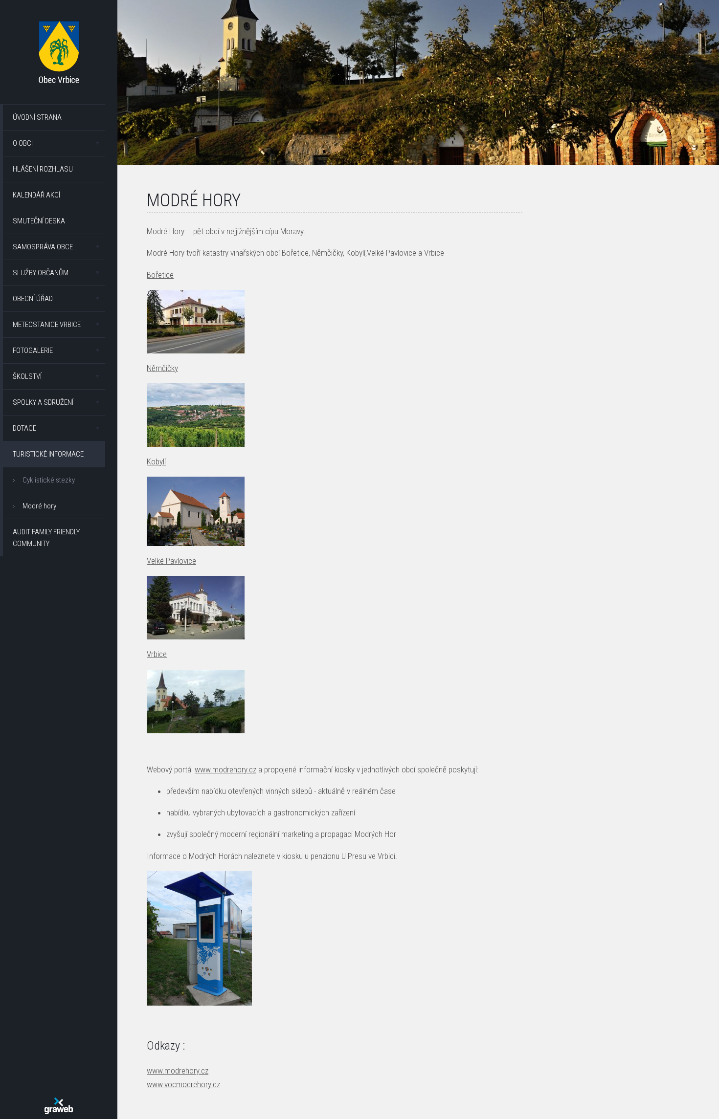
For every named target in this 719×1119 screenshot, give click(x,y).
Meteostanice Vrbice (47, 324)
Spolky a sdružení (43, 402)
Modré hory (39, 506)
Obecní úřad (33, 298)
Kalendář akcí (36, 195)
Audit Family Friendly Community (46, 537)
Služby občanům (40, 272)
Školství (27, 376)
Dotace (24, 428)
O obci (23, 143)
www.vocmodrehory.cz (183, 1084)
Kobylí (156, 461)
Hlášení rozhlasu (43, 169)
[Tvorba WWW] (58, 1105)
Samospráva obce (43, 246)
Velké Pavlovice (171, 561)
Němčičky (162, 368)
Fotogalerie (33, 350)
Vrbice (157, 654)
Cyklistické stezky (48, 480)
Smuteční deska (39, 221)
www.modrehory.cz (225, 769)
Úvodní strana (37, 117)
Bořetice (160, 275)
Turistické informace (48, 454)
